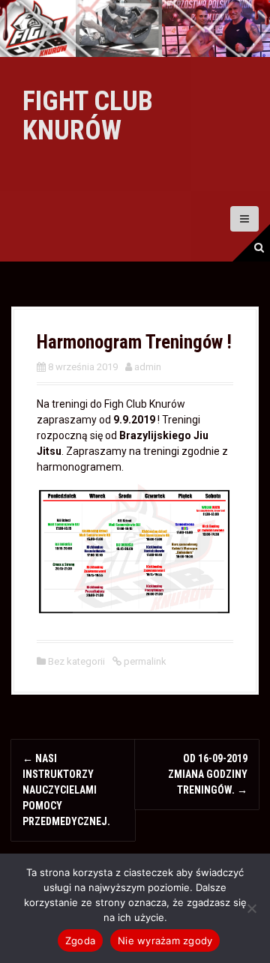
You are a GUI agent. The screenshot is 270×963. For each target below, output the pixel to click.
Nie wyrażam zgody (165, 941)
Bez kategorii (76, 661)
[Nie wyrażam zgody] (251, 908)
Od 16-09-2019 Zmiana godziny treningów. (208, 774)
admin (147, 366)
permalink (144, 661)
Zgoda (80, 941)
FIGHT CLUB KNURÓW (87, 116)
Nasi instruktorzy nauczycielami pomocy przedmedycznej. (66, 789)
